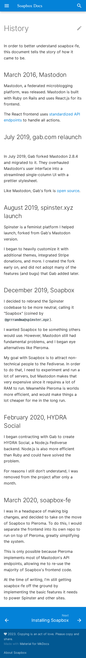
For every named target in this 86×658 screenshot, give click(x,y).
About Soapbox (15, 652)
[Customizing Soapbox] (11, 618)
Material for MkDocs (34, 644)
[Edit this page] (79, 28)
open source (68, 190)
